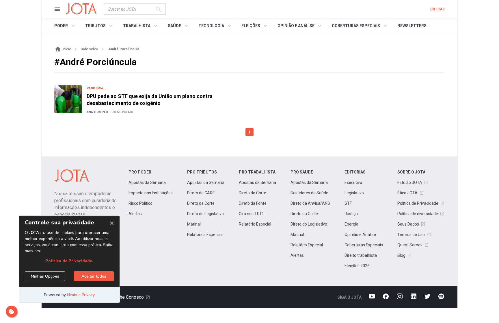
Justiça (351, 213)
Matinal (194, 224)
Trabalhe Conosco (126, 297)
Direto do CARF (201, 193)
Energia (351, 224)
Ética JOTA (407, 193)
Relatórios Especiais (205, 234)
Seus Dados (408, 224)
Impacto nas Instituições (151, 193)
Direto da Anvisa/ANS (310, 203)
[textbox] (131, 9)
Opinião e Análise (360, 234)
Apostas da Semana (147, 182)
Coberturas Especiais (364, 245)
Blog (401, 255)
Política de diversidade (417, 213)
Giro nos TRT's (252, 213)
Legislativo (354, 193)
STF (348, 203)
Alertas (135, 213)
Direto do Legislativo (205, 213)
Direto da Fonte (253, 203)
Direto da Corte (201, 203)
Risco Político (140, 203)
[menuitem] (65, 26)
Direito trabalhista (361, 255)
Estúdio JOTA (409, 182)
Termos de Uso (411, 234)
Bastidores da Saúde (309, 193)
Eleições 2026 (357, 265)
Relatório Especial (255, 224)
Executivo (353, 182)
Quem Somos (409, 245)
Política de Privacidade (417, 203)
